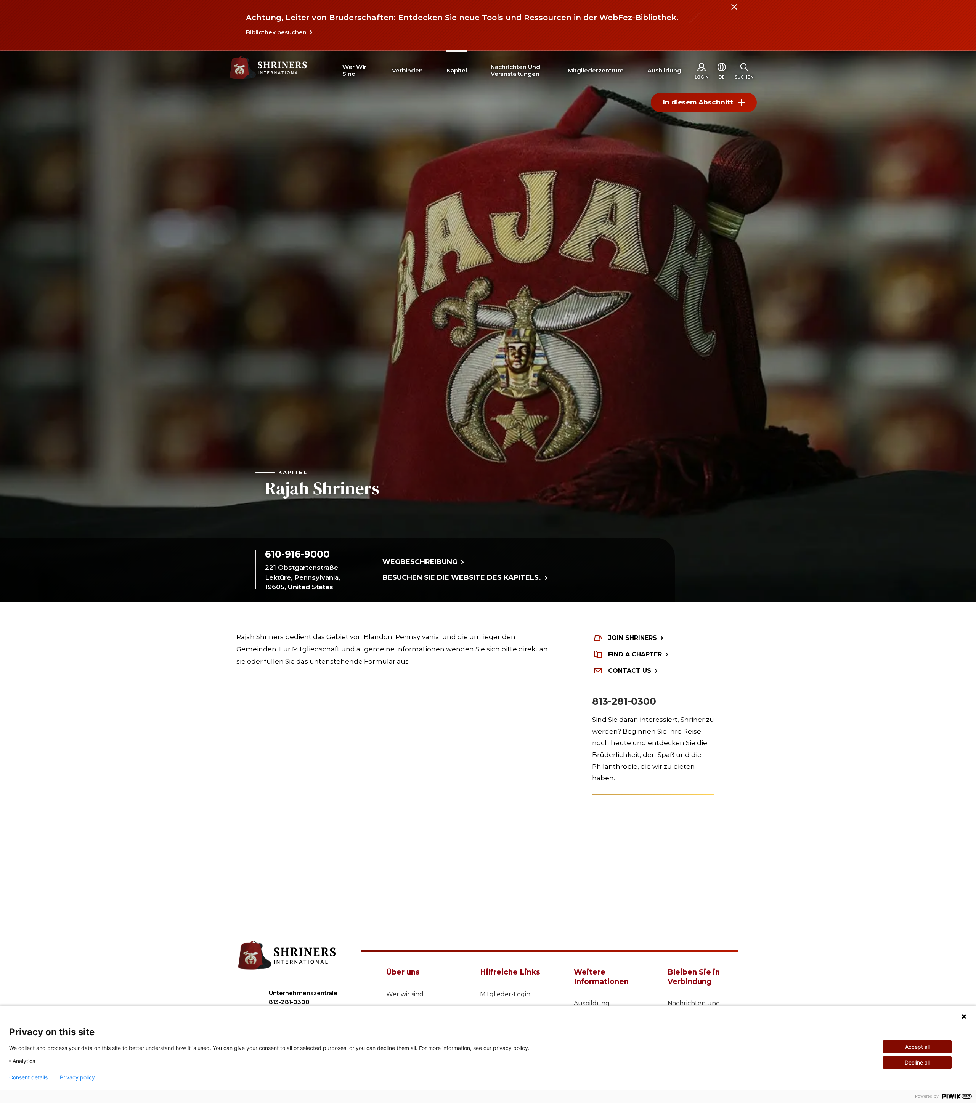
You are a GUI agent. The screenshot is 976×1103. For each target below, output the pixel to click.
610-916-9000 (297, 554)
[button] (722, 77)
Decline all (917, 1062)
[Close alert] (734, 11)
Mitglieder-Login (505, 994)
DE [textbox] (722, 77)
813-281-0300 (624, 701)
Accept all (917, 1047)
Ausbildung (592, 1003)
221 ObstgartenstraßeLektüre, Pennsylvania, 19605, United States (302, 577)
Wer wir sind (405, 994)
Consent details (28, 1077)
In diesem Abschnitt (698, 102)
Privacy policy (77, 1077)
